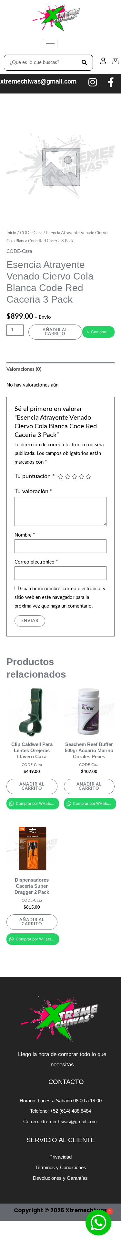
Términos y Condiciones (60, 1167)
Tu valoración (34, 491)
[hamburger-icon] (50, 43)
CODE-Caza (31, 233)
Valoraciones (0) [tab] (23, 369)
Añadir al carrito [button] (32, 786)
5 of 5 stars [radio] (88, 477)
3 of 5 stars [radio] (74, 477)
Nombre (25, 535)
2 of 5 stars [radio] (68, 477)
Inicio (11, 233)
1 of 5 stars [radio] (61, 477)
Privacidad (60, 1157)
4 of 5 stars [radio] (82, 477)
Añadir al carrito (55, 332)
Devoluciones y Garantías (60, 1178)
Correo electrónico (36, 562)
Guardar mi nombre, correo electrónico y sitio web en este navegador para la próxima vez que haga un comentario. (60, 597)
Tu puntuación (35, 476)
